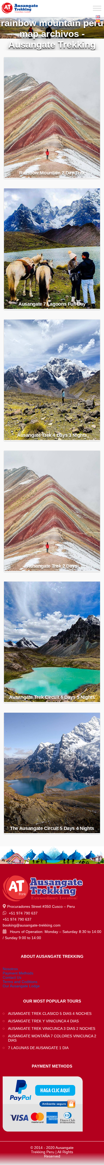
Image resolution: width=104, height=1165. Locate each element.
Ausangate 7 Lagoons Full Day (52, 304)
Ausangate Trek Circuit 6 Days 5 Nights (52, 697)
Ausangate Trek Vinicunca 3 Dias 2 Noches (51, 1028)
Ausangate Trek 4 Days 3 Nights (52, 435)
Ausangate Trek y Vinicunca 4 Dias (43, 1021)
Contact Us (12, 977)
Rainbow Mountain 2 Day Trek (52, 173)
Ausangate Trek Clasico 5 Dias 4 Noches (49, 1013)
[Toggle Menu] (97, 8)
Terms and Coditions (20, 982)
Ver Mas (52, 160)
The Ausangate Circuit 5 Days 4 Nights (52, 828)
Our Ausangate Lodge (21, 986)
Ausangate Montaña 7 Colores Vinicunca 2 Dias (52, 1038)
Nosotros (10, 969)
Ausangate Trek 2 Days (52, 566)
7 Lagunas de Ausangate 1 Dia (38, 1048)
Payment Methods (18, 973)
